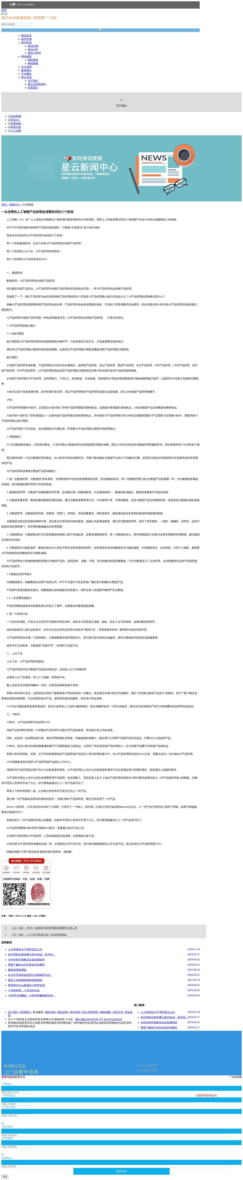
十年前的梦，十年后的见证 (24, 990)
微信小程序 (34, 53)
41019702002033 (112, 1019)
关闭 (5, 1176)
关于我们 (33, 80)
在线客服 (16, 116)
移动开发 (26, 42)
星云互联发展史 (37, 84)
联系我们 (33, 87)
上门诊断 (16, 130)
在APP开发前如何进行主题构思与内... (30, 975)
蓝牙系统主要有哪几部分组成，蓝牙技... (31, 954)
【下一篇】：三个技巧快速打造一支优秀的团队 (39, 934)
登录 (4, 10)
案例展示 (26, 70)
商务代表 (16, 127)
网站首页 (26, 35)
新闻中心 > (15, 204)
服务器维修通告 (17, 969)
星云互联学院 (90, 1012)
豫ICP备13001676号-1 (88, 1019)
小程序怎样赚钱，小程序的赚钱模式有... (31, 995)
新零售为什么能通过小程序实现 (26, 985)
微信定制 (33, 46)
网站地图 (105, 1012)
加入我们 (13, 1012)
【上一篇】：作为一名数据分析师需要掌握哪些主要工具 (44, 928)
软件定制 (26, 39)
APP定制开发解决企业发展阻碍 (26, 959)
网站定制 (50, 1012)
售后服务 (38, 1012)
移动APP (33, 49)
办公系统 (26, 66)
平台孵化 (26, 73)
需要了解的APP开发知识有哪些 (26, 964)
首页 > (5, 204)
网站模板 (33, 63)
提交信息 (121, 1171)
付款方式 (117, 1012)
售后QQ (15, 119)
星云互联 (26, 77)
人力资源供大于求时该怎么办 (25, 949)
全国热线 (16, 123)
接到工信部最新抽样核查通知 (25, 980)
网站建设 (26, 56)
